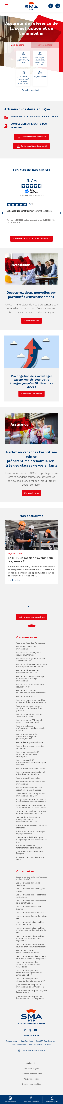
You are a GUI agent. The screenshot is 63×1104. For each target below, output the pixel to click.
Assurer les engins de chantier (30, 742)
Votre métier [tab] (45, 44)
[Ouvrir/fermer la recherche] (57, 6)
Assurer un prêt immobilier (28, 778)
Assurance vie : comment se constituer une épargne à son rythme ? (40, 60)
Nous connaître (32, 1035)
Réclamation (31, 1063)
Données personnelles (31, 1074)
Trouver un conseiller (31, 1102)
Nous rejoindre (35, 1044)
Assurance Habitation (25, 696)
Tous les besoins (30, 90)
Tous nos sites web (32, 1050)
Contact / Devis (10, 1102)
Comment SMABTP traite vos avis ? (31, 238)
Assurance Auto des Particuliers (40, 77)
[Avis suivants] (61, 213)
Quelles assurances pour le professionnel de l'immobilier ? (30, 986)
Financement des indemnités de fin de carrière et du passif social (31, 806)
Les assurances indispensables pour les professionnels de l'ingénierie (30, 938)
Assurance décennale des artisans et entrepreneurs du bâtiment (31, 665)
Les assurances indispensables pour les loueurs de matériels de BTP (31, 930)
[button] (28, 606)
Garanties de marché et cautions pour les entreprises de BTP (31, 812)
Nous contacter (50, 6)
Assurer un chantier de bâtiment (31, 768)
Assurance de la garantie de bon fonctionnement (30, 659)
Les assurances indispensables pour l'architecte (30, 923)
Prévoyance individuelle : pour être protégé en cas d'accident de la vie (31, 839)
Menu (6, 5)
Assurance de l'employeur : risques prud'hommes (28, 653)
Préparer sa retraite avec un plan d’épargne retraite (31, 832)
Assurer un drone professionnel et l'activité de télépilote (30, 773)
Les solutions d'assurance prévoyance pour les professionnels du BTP (28, 819)
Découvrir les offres (31, 393)
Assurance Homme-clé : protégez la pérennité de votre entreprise (31, 701)
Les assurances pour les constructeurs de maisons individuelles (28, 964)
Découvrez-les (31, 320)
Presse (48, 1044)
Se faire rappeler (52, 1102)
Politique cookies (31, 1079)
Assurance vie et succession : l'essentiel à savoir (29, 715)
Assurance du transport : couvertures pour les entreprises (31, 691)
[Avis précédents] (2, 213)
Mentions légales (31, 1068)
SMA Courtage (27, 1041)
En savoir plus (31, 493)
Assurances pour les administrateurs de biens (27, 951)
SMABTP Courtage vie (46, 1041)
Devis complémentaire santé (34, 146)
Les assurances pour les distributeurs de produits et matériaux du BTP (29, 972)
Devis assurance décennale (34, 136)
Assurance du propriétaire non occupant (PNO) (30, 685)
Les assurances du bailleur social (31, 912)
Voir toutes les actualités (32, 617)
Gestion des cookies (31, 1084)
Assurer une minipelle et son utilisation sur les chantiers (29, 788)
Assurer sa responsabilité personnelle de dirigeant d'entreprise (27, 754)
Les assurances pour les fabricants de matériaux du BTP (30, 979)
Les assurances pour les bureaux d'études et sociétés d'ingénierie (31, 957)
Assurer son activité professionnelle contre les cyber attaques (31, 762)
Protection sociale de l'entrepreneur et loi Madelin (29, 846)
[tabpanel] (31, 71)
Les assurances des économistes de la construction (31, 902)
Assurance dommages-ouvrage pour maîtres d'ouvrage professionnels (23, 79)
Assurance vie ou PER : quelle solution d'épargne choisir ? (29, 721)
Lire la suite (14, 580)
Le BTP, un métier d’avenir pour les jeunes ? (30, 559)
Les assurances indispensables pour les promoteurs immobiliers (31, 945)
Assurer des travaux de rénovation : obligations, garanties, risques (27, 736)
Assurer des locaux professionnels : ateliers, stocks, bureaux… (31, 728)
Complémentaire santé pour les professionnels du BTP (30, 795)
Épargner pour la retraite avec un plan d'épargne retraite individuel (31, 800)
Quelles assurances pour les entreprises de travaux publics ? (31, 997)
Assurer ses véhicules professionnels (26, 648)
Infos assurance (19, 1044)
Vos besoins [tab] (17, 44)
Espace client (12, 1041)
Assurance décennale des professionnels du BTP (23, 59)
